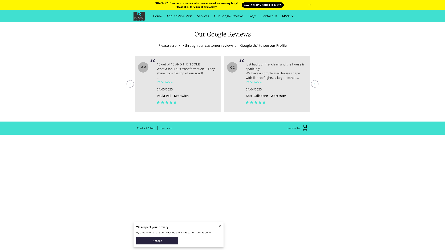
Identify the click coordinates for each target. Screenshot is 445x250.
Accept (157, 241)
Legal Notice (166, 128)
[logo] (305, 128)
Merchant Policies (146, 128)
